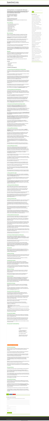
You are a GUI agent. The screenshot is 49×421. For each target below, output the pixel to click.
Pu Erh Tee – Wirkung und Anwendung (36, 15)
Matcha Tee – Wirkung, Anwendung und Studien (37, 51)
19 (18, 289)
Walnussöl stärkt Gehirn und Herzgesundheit (36, 42)
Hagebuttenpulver (34, 41)
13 (14, 196)
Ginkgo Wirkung (33, 54)
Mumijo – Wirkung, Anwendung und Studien (36, 22)
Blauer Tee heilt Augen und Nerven (35, 23)
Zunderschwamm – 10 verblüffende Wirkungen (37, 24)
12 (26, 192)
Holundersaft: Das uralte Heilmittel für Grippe (36, 35)
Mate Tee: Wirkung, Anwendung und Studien (36, 50)
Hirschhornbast (33, 31)
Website (8, 410)
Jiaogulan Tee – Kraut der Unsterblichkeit (36, 21)
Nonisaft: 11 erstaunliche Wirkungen (35, 43)
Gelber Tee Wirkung (34, 25)
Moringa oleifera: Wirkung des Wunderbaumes (36, 52)
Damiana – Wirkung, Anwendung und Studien (36, 32)
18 (17, 289)
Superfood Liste (13, 2)
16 (16, 230)
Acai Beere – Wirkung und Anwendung (36, 53)
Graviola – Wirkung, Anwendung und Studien (36, 33)
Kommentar (8, 399)
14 (7, 204)
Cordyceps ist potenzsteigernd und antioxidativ (37, 34)
